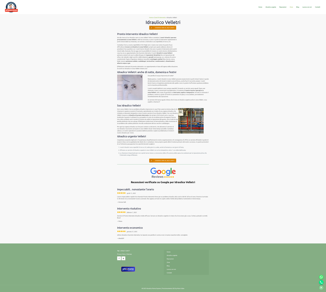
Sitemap (129, 254)
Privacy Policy (121, 254)
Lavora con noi (171, 269)
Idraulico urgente (172, 255)
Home (151, 17)
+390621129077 (125, 251)
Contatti (169, 273)
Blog (168, 266)
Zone (168, 262)
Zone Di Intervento (160, 17)
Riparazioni (170, 259)
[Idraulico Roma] (11, 7)
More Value (180, 288)
